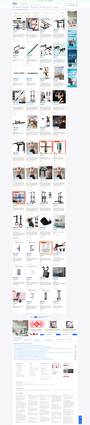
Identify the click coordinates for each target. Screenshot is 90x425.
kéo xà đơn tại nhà (16, 340)
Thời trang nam (30, 400)
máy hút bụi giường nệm (68, 421)
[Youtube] (66, 365)
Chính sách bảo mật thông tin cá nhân (34, 369)
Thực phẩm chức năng (20, 415)
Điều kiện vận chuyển (32, 376)
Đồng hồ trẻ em (48, 403)
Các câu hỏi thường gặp (19, 366)
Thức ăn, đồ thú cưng (20, 407)
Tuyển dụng (31, 367)
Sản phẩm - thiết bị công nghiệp (56, 400)
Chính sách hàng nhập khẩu (19, 374)
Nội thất (43, 412)
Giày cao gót (29, 408)
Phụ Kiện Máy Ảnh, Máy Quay (67, 410)
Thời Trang (58, 395)
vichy (24, 390)
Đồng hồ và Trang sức (43, 401)
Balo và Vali (41, 394)
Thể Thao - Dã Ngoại (66, 400)
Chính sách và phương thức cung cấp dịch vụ (46, 375)
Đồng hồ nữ (44, 402)
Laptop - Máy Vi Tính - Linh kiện (45, 404)
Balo (40, 395)
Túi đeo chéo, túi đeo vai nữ (31, 418)
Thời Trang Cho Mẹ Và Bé (19, 395)
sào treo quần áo (69, 339)
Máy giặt (66, 397)
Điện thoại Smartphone (19, 410)
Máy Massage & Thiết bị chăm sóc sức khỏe (21, 416)
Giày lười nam (29, 413)
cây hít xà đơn (37, 339)
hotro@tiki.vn (23, 375)
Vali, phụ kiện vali (48, 396)
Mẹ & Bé (56, 398)
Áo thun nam (29, 401)
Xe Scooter (58, 418)
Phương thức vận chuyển (19, 370)
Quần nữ (33, 395)
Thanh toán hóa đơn (54, 412)
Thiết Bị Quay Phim (68, 414)
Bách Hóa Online (42, 416)
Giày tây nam (33, 413)
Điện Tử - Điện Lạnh (66, 394)
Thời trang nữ (30, 394)
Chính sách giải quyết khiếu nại (33, 370)
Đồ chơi (24, 395)
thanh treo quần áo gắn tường (28, 339)
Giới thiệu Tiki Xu (31, 372)
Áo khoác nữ (34, 396)
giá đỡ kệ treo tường (38, 340)
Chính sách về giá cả (43, 369)
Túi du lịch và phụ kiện (44, 395)
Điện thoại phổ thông (20, 411)
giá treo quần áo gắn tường (60, 339)
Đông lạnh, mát (22, 404)
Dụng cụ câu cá (67, 404)
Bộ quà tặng (43, 421)
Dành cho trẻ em (20, 406)
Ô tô (56, 418)
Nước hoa (19, 419)
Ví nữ (36, 418)
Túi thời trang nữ (30, 417)
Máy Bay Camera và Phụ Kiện (68, 415)
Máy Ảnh (70, 415)
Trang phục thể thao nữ (66, 401)
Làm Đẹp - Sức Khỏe (19, 413)
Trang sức (41, 402)
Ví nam (29, 421)
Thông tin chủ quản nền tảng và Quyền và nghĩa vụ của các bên (46, 379)
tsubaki (28, 390)
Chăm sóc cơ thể (20, 416)
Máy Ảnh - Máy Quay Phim (67, 409)
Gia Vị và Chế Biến (43, 419)
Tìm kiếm (58, 3)
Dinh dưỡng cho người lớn (20, 398)
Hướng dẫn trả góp (18, 373)
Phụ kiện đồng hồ (43, 403)
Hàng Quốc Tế (53, 394)
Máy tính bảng (20, 412)
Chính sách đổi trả (18, 372)
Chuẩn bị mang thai (20, 400)
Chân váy (33, 397)
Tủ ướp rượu (71, 398)
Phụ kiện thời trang (43, 398)
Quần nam (33, 401)
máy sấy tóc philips (69, 418)
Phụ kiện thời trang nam (45, 399)
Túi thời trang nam (31, 420)
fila (26, 390)
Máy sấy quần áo (67, 398)
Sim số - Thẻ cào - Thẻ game (58, 415)
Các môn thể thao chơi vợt (68, 405)
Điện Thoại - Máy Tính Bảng (20, 409)
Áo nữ (28, 395)
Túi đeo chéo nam (32, 421)
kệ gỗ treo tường (47, 340)
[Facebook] (64, 365)
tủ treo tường (26, 340)
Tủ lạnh (66, 396)
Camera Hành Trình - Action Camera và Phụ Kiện (68, 412)
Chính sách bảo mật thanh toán (33, 368)
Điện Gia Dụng (18, 421)
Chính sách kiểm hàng (19, 371)
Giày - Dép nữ (30, 407)
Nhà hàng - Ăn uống (55, 413)
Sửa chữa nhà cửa (43, 411)
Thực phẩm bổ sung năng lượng (68, 407)
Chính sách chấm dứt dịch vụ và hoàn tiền (46, 377)
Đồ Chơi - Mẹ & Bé (19, 394)
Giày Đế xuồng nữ (33, 410)
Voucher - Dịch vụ (54, 411)
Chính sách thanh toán (44, 372)
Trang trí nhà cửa (42, 410)
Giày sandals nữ (32, 409)
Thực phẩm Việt (23, 403)
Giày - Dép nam (30, 412)
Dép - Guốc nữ (34, 408)
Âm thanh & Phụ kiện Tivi (66, 395)
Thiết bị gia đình (23, 422)
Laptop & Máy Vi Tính (58, 400)
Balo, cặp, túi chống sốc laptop (45, 396)
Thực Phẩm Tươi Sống (19, 401)
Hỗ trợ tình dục (23, 419)
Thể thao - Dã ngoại (55, 397)
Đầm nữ (31, 395)
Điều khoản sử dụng (32, 371)
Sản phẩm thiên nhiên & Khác (20, 417)
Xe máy (54, 418)
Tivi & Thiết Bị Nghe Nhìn (56, 401)
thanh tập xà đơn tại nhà (16, 339)
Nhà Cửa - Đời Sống (43, 409)
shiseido (17, 390)
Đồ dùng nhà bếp (18, 422)
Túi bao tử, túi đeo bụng (35, 422)
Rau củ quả (18, 403)
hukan (22, 390)
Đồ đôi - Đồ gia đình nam (34, 403)
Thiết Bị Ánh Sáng (68, 411)
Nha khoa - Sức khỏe (56, 414)
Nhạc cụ (46, 414)
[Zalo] (68, 365)
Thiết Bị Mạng (44, 407)
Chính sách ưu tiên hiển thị (44, 373)
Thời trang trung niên (32, 398)
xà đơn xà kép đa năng (48, 339)
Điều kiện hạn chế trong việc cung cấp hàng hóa (46, 371)
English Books (56, 422)
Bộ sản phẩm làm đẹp (21, 419)
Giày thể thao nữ (70, 406)
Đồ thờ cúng (42, 414)
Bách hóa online (55, 399)
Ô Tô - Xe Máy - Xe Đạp (55, 416)
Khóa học (58, 412)
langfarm (20, 390)
